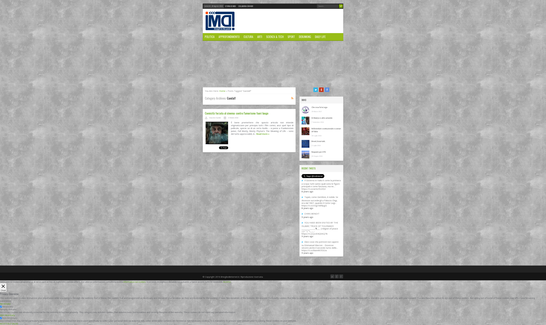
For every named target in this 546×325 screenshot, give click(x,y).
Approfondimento (229, 37)
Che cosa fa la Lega (319, 107)
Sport (291, 37)
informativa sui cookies (134, 281)
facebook (327, 89)
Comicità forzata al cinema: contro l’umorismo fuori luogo (236, 113)
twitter (315, 89)
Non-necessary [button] (7, 315)
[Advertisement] (273, 66)
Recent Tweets (309, 168)
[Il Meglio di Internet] (220, 27)
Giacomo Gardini (215, 118)
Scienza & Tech (275, 37)
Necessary (7, 306)
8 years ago (307, 191)
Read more (262, 133)
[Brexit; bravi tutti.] (305, 144)
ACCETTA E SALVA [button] (9, 323)
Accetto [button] (227, 281)
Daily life (320, 37)
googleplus (321, 89)
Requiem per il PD (319, 152)
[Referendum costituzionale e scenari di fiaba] (305, 131)
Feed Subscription (292, 98)
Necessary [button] (5, 303)
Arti (259, 37)
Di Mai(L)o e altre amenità (322, 118)
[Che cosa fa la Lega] (305, 110)
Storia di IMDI (230, 6)
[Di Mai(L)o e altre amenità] (305, 120)
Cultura (248, 37)
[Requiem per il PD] (305, 154)
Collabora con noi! (245, 6)
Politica (210, 37)
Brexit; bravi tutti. (318, 141)
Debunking (305, 37)
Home (222, 90)
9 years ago (307, 217)
